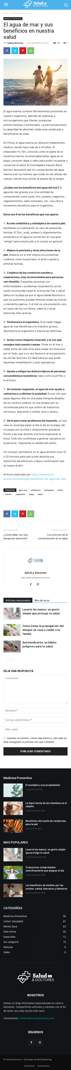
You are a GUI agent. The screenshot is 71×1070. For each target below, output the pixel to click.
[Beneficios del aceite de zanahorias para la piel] (13, 826)
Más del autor (42, 600)
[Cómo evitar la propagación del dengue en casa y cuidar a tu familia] (12, 630)
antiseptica (49, 490)
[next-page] (11, 659)
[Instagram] (39, 584)
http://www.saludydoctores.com (35, 577)
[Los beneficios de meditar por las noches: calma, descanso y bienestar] (13, 890)
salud (40, 494)
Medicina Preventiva (21, 13)
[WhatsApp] (30, 50)
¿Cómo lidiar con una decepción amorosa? (15, 536)
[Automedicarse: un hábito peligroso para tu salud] (12, 646)
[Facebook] (6, 50)
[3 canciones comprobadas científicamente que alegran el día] (13, 872)
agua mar (23, 490)
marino (8, 494)
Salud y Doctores (15, 43)
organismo (20, 494)
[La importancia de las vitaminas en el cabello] (13, 808)
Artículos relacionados (18, 600)
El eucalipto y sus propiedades (43, 785)
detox (60, 490)
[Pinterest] (22, 50)
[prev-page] (5, 659)
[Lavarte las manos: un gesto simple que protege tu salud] (12, 613)
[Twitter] (14, 50)
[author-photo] (35, 567)
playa (31, 494)
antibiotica (35, 490)
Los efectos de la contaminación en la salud (53, 536)
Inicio (5, 13)
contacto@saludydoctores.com (36, 1018)
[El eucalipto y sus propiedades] (13, 790)
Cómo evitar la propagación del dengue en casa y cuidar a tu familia (43, 630)
